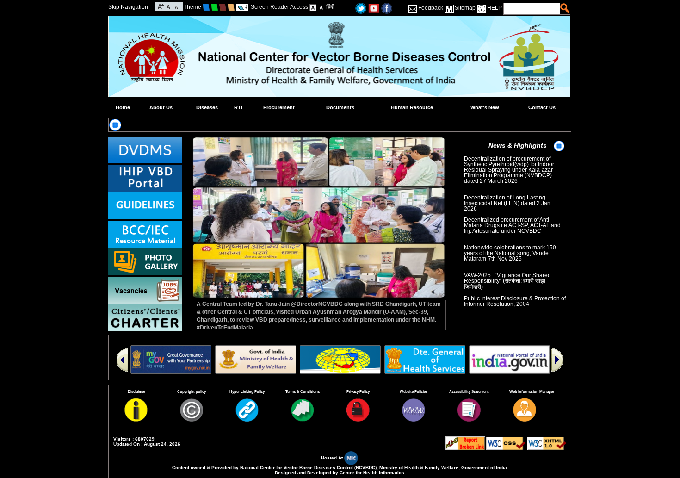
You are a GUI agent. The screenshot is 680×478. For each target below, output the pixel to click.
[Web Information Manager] (524, 419)
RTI (238, 107)
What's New (484, 107)
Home (123, 107)
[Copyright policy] (191, 419)
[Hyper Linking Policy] (247, 419)
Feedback (430, 8)
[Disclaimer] (136, 419)
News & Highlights (517, 145)
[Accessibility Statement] (469, 419)
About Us (161, 107)
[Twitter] (360, 8)
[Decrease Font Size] (176, 6)
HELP (494, 8)
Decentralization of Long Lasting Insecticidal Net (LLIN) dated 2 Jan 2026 (507, 194)
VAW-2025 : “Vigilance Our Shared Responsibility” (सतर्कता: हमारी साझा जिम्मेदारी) (507, 272)
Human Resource (412, 107)
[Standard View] (312, 7)
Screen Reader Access (279, 7)
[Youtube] (373, 8)
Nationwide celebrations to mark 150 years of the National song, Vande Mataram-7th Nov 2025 (511, 247)
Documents (340, 107)
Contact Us (542, 107)
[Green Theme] (214, 7)
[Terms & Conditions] (302, 419)
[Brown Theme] (222, 7)
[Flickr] (386, 8)
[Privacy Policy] (358, 419)
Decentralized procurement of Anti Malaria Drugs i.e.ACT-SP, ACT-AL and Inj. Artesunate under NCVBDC (515, 219)
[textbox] (532, 8)
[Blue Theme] (206, 7)
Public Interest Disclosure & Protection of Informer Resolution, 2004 (515, 295)
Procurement (279, 107)
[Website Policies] (413, 419)
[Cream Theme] (231, 7)
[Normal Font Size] (169, 6)
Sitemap (465, 8)
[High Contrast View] (321, 7)
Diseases (207, 107)
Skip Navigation (128, 7)
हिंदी (330, 7)
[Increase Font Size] (161, 6)
